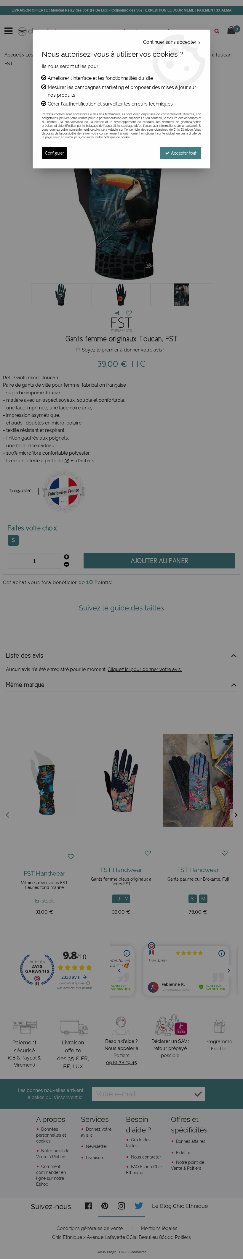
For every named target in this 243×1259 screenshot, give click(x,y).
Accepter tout (183, 152)
